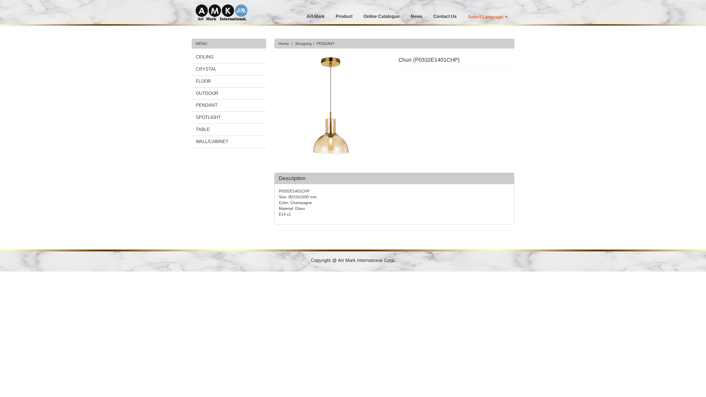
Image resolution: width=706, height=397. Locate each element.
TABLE (203, 129)
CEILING (204, 57)
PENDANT (207, 105)
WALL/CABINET (212, 141)
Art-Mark (316, 16)
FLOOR (203, 81)
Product (344, 16)
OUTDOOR (207, 93)
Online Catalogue (381, 16)
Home (284, 43)
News (416, 16)
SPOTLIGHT (208, 117)
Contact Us (445, 16)
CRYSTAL (206, 69)
